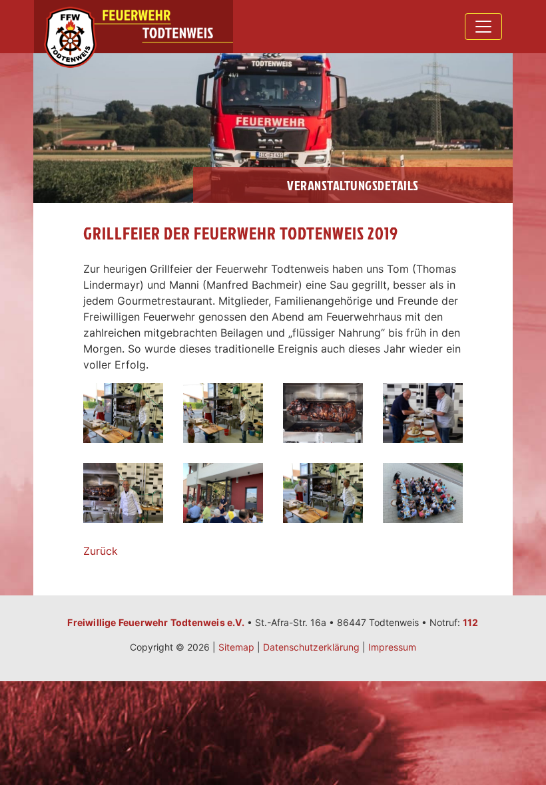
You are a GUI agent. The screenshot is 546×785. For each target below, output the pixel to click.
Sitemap (236, 647)
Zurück (100, 550)
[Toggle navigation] (483, 26)
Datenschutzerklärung (311, 647)
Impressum (392, 647)
